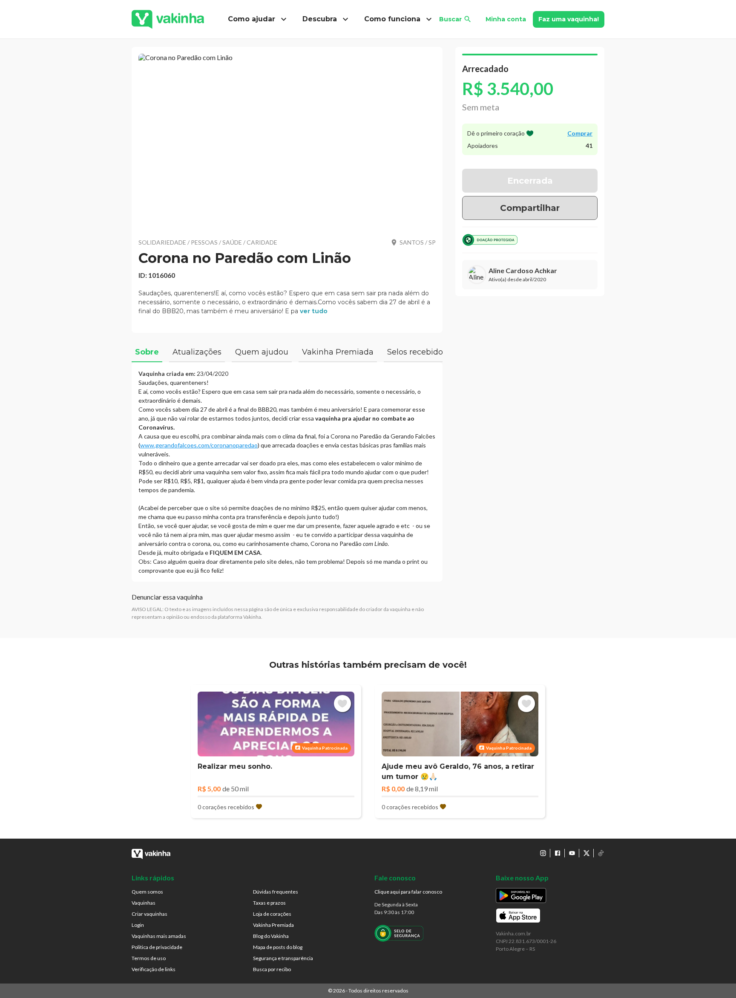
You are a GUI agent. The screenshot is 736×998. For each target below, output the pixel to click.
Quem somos (147, 891)
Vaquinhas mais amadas (159, 936)
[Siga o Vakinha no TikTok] (601, 853)
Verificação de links (153, 969)
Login (138, 925)
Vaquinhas (143, 903)
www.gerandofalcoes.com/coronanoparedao (199, 445)
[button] (287, 141)
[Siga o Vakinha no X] (586, 853)
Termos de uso (149, 958)
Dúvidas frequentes (275, 891)
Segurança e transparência (283, 958)
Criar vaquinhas (149, 914)
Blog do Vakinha (271, 936)
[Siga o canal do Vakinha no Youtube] (572, 853)
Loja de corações (272, 914)
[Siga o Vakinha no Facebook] (557, 853)
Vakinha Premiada (273, 925)
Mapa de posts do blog (277, 947)
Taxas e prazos (269, 903)
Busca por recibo (272, 969)
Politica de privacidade (157, 947)
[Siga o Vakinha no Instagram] (543, 853)
